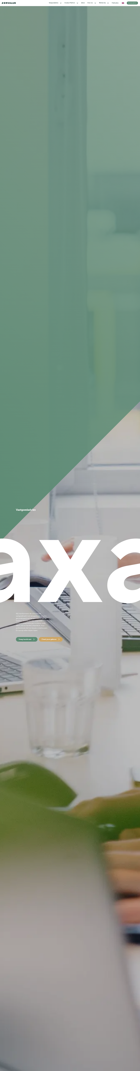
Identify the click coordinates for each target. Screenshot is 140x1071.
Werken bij (102, 3)
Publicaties (115, 3)
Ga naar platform (132, 3)
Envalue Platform (70, 3)
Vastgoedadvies (53, 3)
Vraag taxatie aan (25, 639)
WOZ (83, 3)
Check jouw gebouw (49, 639)
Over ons (90, 3)
